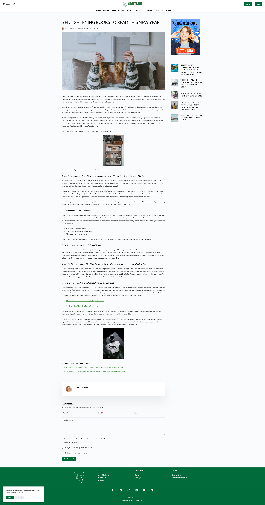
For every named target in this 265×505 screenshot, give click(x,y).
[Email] (144, 490)
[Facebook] (113, 490)
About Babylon (103, 475)
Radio (168, 10)
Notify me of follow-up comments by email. (79, 448)
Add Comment (68, 420)
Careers (101, 480)
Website (136, 413)
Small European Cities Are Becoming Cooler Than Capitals (192, 117)
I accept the (72, 442)
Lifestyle (138, 478)
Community (159, 10)
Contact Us (102, 478)
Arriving (97, 10)
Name (65, 413)
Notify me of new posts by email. (75, 453)
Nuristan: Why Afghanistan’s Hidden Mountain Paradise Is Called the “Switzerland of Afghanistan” (191, 69)
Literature (95, 28)
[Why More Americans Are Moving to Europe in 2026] (174, 95)
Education (138, 10)
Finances (121, 10)
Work (113, 10)
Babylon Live (176, 475)
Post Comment (69, 459)
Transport (149, 10)
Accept (10, 497)
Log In (258, 4)
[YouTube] (152, 490)
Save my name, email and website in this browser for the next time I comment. (87, 439)
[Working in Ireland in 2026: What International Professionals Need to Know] (174, 82)
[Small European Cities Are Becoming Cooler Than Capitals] (174, 118)
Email (100, 413)
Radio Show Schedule (179, 478)
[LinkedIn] (136, 490)
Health (129, 10)
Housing (106, 10)
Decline (19, 497)
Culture (88, 28)
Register (248, 4)
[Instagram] (121, 490)
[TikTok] (128, 490)
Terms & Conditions (127, 500)
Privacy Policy (76, 442)
